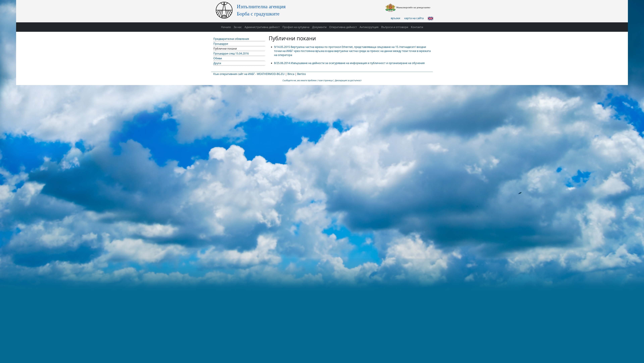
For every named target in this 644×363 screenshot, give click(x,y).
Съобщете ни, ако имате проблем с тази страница (308, 80)
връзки (395, 18)
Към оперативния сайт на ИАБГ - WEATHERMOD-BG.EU (249, 74)
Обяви (217, 58)
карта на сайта (414, 18)
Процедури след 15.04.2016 (231, 53)
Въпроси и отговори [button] (394, 27)
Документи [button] (319, 27)
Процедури (220, 44)
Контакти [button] (417, 27)
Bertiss (301, 74)
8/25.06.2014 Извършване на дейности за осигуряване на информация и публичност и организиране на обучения (349, 63)
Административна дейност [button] (262, 27)
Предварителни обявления (231, 39)
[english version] (430, 18)
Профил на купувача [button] (295, 27)
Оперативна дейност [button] (343, 27)
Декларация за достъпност (348, 80)
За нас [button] (238, 27)
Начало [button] (226, 27)
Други (217, 63)
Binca (290, 74)
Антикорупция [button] (369, 27)
